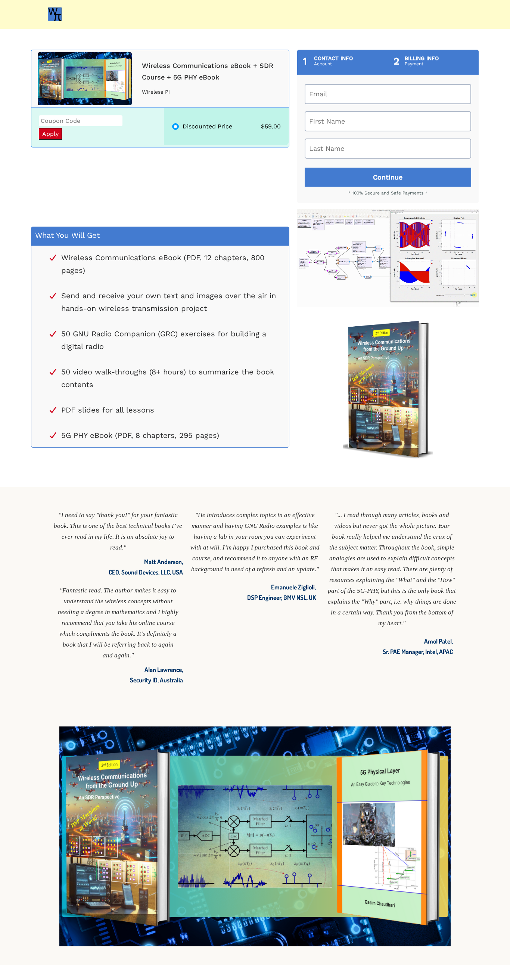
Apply (50, 133)
